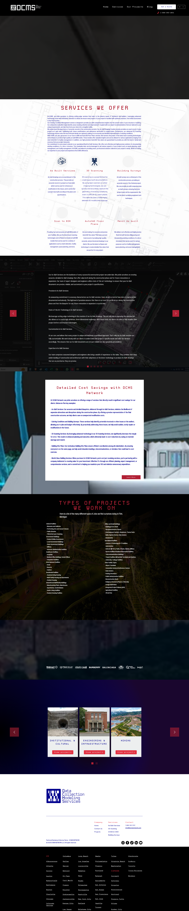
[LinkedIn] (136, 842)
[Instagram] (123, 842)
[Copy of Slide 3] (98, 366)
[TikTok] (132, 842)
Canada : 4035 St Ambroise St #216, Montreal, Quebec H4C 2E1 (66, 831)
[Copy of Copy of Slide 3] (101, 366)
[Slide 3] (94, 366)
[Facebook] (127, 842)
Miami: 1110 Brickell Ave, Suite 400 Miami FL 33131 (62, 827)
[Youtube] (140, 842)
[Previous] (13, 313)
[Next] (175, 313)
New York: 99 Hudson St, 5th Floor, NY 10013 (61, 825)
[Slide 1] (88, 366)
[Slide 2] (91, 366)
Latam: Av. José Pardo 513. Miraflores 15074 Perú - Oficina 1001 (66, 833)
